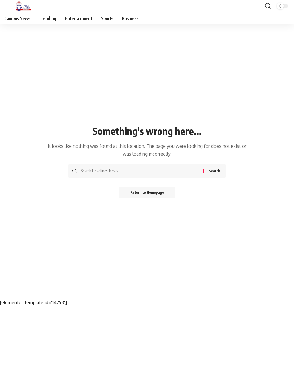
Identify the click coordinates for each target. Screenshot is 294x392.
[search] (268, 6)
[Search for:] (140, 171)
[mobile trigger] (11, 6)
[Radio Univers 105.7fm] (23, 6)
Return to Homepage (147, 192)
